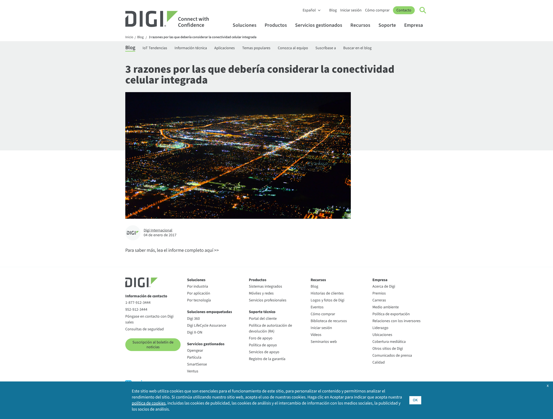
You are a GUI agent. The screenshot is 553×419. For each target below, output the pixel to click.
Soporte (387, 25)
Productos (276, 25)
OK (415, 400)
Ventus (192, 371)
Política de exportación (391, 314)
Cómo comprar (377, 10)
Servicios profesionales (267, 300)
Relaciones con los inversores (396, 321)
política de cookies (148, 403)
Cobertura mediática (389, 341)
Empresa (413, 25)
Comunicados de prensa (392, 355)
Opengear (195, 350)
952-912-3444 (136, 309)
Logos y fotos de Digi (327, 300)
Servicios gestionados (318, 25)
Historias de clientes (327, 293)
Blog (333, 10)
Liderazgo (380, 328)
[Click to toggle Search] (423, 10)
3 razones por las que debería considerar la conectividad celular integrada (202, 37)
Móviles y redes (261, 293)
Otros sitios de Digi (387, 348)
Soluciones (244, 25)
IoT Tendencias (155, 48)
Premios (379, 293)
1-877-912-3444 (138, 302)
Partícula (194, 357)
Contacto (403, 10)
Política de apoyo (263, 345)
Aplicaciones (224, 48)
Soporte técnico (262, 311)
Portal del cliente (263, 318)
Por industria (197, 286)
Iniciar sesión (351, 10)
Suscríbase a (325, 48)
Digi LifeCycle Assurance (206, 325)
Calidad (378, 362)
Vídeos (316, 334)
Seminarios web (324, 341)
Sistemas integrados (265, 286)
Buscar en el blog (357, 48)
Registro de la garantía (267, 359)
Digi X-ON (194, 332)
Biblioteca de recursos (329, 321)
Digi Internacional (158, 230)
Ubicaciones (382, 334)
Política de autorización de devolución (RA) (270, 328)
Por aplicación (198, 293)
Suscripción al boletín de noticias (152, 345)
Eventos (317, 307)
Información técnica (191, 48)
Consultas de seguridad (144, 329)
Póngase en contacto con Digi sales (149, 319)
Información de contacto (146, 296)
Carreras (379, 300)
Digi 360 (193, 318)
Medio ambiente (385, 307)
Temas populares (256, 48)
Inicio (129, 37)
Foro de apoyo (260, 338)
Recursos (360, 25)
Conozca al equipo (293, 48)
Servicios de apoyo (264, 352)
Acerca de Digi (383, 286)
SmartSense (197, 364)
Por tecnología (199, 300)
